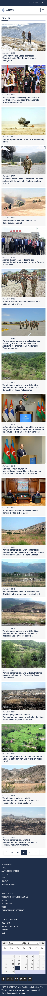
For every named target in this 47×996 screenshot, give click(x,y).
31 (13, 972)
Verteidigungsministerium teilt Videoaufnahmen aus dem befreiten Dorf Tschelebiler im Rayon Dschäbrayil (21, 800)
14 (38, 960)
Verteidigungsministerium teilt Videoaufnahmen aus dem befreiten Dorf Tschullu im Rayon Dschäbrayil (21, 842)
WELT (4, 907)
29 (43, 968)
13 (32, 960)
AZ (30, 2)
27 (32, 968)
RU (33, 2)
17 (13, 964)
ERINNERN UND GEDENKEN (13, 910)
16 (6, 964)
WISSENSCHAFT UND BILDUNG (15, 897)
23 (6, 968)
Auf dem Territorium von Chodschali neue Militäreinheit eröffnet (21, 302)
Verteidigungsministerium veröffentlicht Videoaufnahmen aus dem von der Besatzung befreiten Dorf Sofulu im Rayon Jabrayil (23, 552)
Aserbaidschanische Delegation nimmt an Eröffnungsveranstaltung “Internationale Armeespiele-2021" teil (21, 99)
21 (30, 852)
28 (38, 968)
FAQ (3, 933)
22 (36, 852)
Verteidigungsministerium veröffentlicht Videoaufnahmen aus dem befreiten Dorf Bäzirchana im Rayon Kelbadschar (21, 633)
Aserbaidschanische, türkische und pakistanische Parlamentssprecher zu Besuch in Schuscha (23, 262)
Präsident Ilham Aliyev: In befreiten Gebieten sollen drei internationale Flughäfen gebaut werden (23, 181)
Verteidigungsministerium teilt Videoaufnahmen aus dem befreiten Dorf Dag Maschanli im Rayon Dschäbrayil (23, 717)
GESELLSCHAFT (8, 884)
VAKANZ (5, 929)
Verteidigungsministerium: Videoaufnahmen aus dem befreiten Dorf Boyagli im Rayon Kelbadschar (22, 675)
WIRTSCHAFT (7, 894)
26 (26, 968)
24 (13, 968)
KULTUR (5, 881)
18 (12, 852)
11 (19, 960)
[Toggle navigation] (42, 10)
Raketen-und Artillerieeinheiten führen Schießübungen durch (20, 221)
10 (13, 960)
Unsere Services (10, 926)
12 (26, 960)
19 (18, 852)
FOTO (4, 868)
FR (43, 2)
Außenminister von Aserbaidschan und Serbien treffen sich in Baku (20, 511)
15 (43, 960)
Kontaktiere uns (10, 920)
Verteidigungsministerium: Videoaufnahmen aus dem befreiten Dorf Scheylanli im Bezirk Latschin (22, 758)
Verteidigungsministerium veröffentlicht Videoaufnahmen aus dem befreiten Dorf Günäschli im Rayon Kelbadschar (21, 387)
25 (19, 968)
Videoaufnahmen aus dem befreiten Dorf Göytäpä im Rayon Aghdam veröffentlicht (21, 593)
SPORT (4, 900)
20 (24, 852)
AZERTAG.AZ (7, 864)
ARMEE (5, 878)
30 (6, 972)
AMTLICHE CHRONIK (10, 871)
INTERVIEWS (7, 904)
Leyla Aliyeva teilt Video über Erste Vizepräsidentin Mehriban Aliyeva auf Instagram (19, 58)
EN (36, 2)
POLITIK (5, 874)
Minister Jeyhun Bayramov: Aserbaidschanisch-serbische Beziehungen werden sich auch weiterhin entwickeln (22, 471)
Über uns (6, 923)
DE (40, 2)
